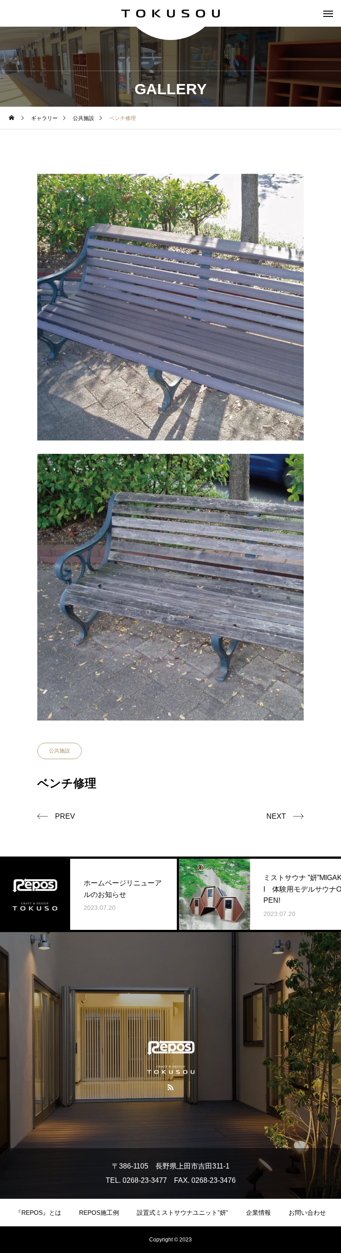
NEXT (276, 816)
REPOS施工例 (99, 1212)
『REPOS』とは (38, 1212)
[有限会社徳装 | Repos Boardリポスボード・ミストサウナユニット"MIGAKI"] (170, 13)
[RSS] (170, 1087)
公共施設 (59, 751)
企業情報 (258, 1212)
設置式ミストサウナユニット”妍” (182, 1212)
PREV (65, 816)
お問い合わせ (307, 1212)
